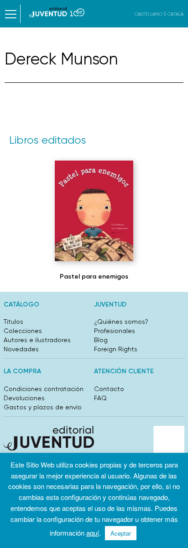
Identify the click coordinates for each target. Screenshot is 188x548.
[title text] (56, 12)
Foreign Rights (115, 349)
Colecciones (23, 330)
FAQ (100, 398)
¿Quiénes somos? (121, 321)
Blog (101, 340)
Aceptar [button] (120, 533)
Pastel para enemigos (94, 276)
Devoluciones (24, 398)
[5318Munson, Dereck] (94, 210)
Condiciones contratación (44, 388)
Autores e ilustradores (37, 340)
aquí (92, 532)
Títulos (13, 321)
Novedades (21, 349)
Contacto (109, 388)
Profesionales (114, 330)
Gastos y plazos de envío (43, 407)
